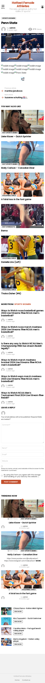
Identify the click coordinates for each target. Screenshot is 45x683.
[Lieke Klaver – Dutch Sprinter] (22, 122)
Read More (18, 611)
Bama (4, 230)
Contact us (26, 680)
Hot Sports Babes (10, 133)
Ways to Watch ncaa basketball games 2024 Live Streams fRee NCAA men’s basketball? (22, 313)
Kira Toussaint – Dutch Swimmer (27, 618)
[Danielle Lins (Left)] (22, 247)
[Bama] (22, 216)
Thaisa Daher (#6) (11, 293)
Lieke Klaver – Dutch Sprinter (16, 136)
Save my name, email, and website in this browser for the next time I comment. (22, 469)
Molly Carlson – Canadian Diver (18, 167)
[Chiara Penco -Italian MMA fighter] (6, 611)
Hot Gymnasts (8, 227)
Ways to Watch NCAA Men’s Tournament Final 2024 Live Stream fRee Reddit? (22, 395)
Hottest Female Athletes (23, 4)
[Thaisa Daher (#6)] (22, 279)
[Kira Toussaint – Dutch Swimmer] (6, 621)
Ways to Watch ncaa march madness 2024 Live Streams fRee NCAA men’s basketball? (21, 329)
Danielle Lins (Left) (11, 262)
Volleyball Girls (9, 195)
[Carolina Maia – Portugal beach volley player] (6, 631)
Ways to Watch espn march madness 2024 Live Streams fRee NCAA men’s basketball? (21, 379)
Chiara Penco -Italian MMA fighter (27, 608)
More (38, 561)
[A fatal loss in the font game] (22, 185)
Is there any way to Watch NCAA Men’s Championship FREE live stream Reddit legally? (22, 346)
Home (17, 680)
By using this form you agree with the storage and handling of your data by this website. (22, 475)
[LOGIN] (42, 7)
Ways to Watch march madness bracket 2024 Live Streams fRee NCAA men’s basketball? (21, 362)
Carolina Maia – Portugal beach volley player (27, 629)
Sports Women (22, 304)
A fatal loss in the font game (16, 199)
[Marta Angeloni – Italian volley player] (6, 642)
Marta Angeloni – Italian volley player (26, 640)
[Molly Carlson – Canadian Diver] (22, 153)
